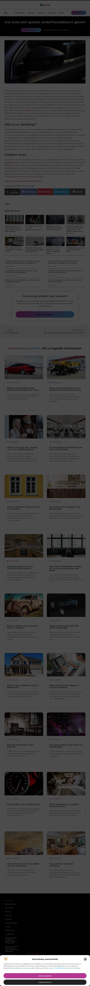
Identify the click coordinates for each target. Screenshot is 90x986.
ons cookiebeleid (59, 968)
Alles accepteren (45, 976)
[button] (85, 959)
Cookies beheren (45, 982)
